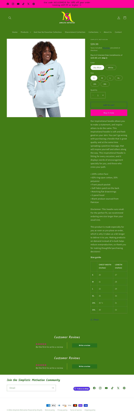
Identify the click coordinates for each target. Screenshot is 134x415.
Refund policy (50, 410)
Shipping (106, 48)
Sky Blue (97, 67)
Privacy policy (63, 410)
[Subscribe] (53, 388)
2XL (95, 84)
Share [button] (96, 319)
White (110, 67)
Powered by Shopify (35, 410)
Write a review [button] (84, 345)
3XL (105, 84)
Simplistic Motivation (20, 410)
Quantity (94, 90)
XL (119, 78)
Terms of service (76, 410)
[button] (10, 18)
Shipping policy (90, 410)
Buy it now (109, 112)
